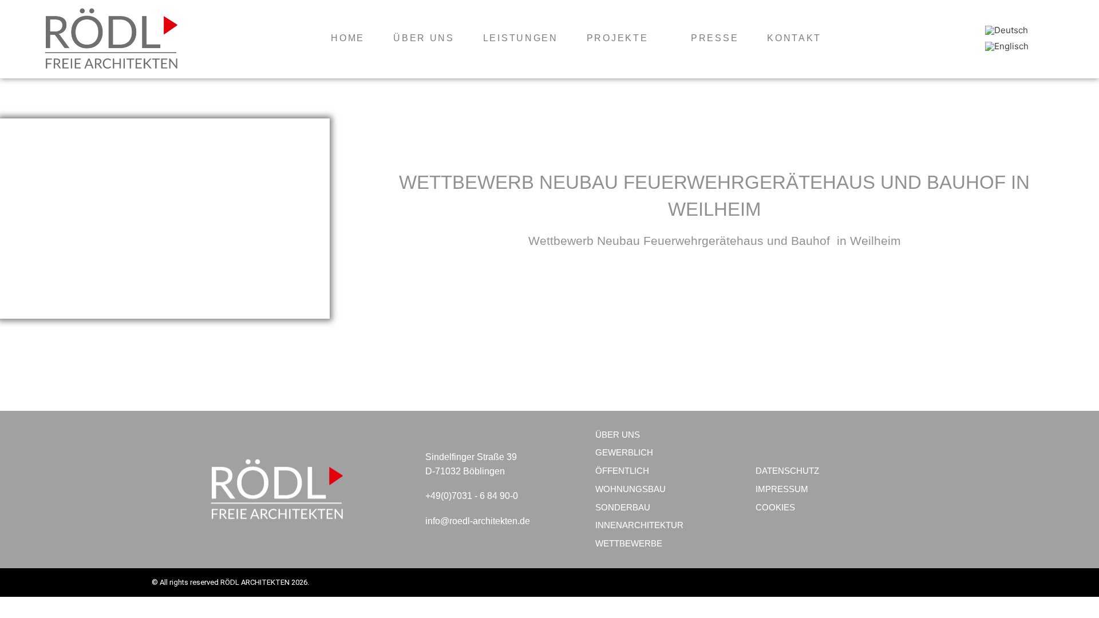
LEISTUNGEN (520, 38)
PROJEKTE (618, 38)
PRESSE (714, 38)
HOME (348, 38)
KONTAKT (794, 38)
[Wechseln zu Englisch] (1006, 46)
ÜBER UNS (423, 38)
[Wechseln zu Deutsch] (1006, 30)
